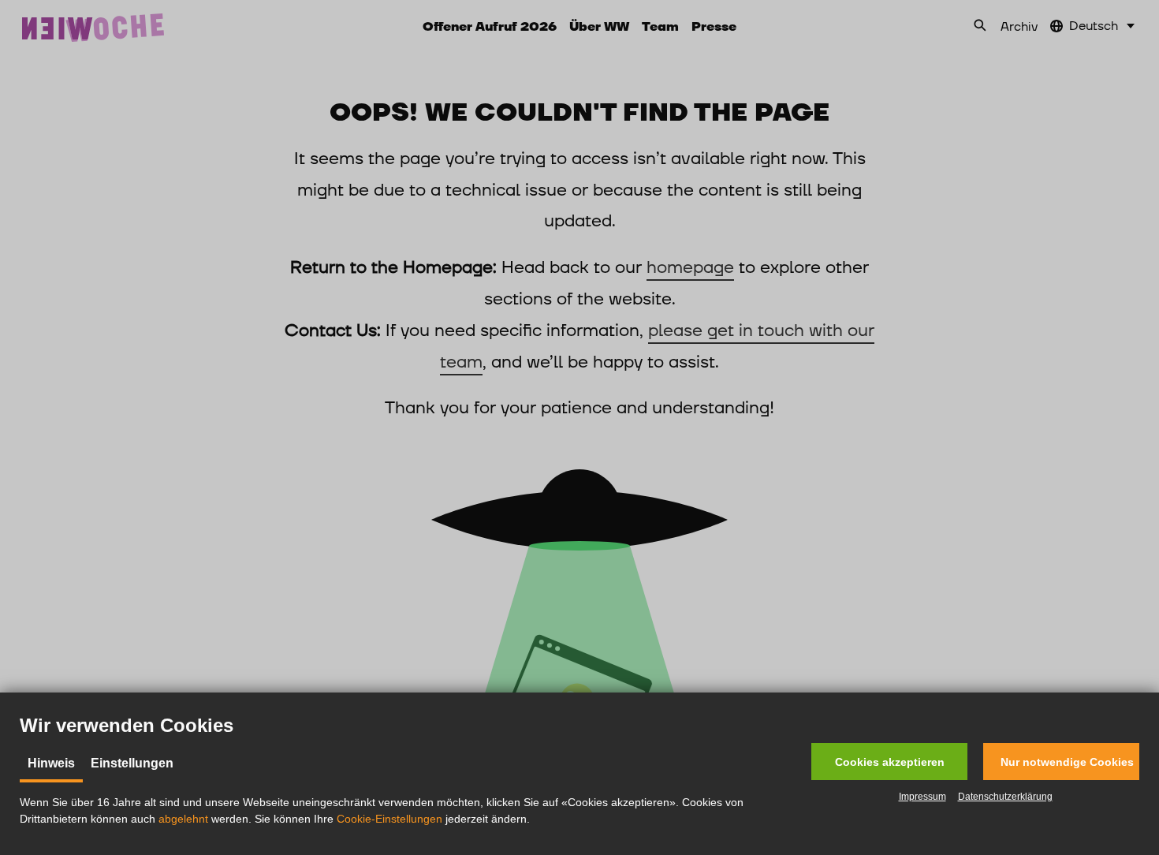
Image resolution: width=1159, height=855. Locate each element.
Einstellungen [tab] (132, 763)
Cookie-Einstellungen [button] (389, 818)
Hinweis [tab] (51, 763)
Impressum (922, 796)
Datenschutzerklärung (1005, 796)
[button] (889, 761)
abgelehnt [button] (183, 818)
